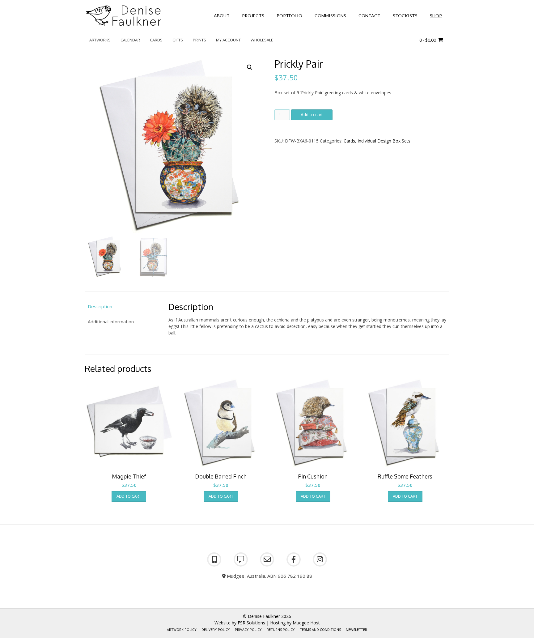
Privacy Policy (248, 629)
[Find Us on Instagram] (320, 559)
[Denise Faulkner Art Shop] (123, 15)
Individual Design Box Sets (384, 141)
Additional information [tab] (111, 321)
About (222, 15)
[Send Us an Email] (267, 559)
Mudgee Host (306, 623)
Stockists (405, 15)
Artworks (100, 40)
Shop (436, 15)
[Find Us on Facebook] (294, 559)
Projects (253, 15)
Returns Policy (281, 629)
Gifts (177, 40)
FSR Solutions (251, 623)
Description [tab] (100, 306)
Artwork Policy (182, 629)
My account (228, 40)
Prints (199, 40)
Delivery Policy (215, 629)
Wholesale (262, 40)
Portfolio (289, 15)
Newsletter (356, 629)
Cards (156, 40)
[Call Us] (214, 559)
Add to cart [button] (129, 496)
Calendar (130, 40)
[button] (249, 67)
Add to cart (312, 114)
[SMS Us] (241, 559)
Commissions (330, 15)
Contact (369, 15)
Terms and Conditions (320, 629)
